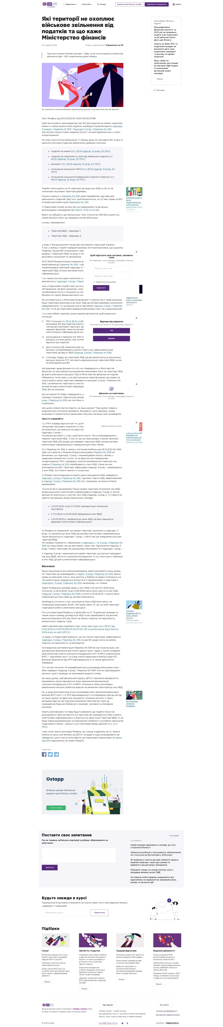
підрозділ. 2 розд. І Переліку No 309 (61, 478)
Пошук (103, 4)
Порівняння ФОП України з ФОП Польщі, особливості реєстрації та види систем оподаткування (166, 976)
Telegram (56, 754)
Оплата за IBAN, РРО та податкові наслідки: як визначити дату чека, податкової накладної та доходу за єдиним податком (165, 50)
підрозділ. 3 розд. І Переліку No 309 (76, 281)
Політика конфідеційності (166, 1011)
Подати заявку (56, 807)
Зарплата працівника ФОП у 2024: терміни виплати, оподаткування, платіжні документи (134, 616)
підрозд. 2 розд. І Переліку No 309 (61, 594)
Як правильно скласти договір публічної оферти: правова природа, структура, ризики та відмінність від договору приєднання (155, 862)
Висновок (161, 90)
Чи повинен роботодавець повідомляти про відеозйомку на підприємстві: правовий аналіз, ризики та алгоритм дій (154, 879)
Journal (51, 7)
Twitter (50, 754)
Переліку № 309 (60, 464)
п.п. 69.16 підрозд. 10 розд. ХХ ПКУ (81, 164)
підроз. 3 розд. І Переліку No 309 (95, 574)
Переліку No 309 (71, 196)
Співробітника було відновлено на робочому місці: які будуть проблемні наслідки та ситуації (134, 437)
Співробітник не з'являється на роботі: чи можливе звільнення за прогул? (134, 300)
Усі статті (164, 1005)
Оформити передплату (157, 4)
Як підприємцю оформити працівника (132, 704)
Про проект (108, 1005)
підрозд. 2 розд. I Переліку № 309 (93, 353)
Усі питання (174, 835)
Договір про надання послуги (168, 1015)
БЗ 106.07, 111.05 (80, 210)
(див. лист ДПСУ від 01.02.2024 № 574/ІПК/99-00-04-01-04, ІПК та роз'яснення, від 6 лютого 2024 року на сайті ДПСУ (80, 629)
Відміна (111, 338)
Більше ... (160, 79)
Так (111, 330)
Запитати (50, 867)
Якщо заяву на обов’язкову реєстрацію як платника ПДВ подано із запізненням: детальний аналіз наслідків (166, 67)
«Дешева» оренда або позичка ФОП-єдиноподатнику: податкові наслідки (92, 980)
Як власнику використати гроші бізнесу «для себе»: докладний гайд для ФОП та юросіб (55, 957)
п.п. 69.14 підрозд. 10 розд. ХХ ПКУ (90, 151)
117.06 (95, 210)
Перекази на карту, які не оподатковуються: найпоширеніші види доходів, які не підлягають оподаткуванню (134, 204)
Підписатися (99, 912)
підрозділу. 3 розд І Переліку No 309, (62, 583)
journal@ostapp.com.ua (108, 1023)
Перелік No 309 (102, 452)
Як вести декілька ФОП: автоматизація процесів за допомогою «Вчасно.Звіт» (164, 957)
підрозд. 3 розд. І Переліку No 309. (62, 481)
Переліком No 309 (78, 202)
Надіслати (101, 288)
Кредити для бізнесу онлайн (129, 4)
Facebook (44, 754)
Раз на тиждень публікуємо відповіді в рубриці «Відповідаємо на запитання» (75, 841)
